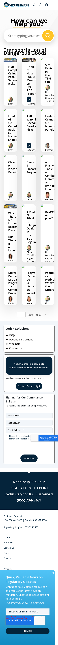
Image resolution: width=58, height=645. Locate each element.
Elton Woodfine (13, 105)
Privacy (7, 558)
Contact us (15, 348)
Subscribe (29, 458)
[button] (53, 4)
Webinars (14, 344)
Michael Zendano (49, 151)
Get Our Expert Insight (29, 386)
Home (7, 537)
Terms (7, 553)
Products (8, 568)
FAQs (12, 335)
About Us (8, 542)
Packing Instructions (21, 339)
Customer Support (13, 516)
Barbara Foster (49, 201)
